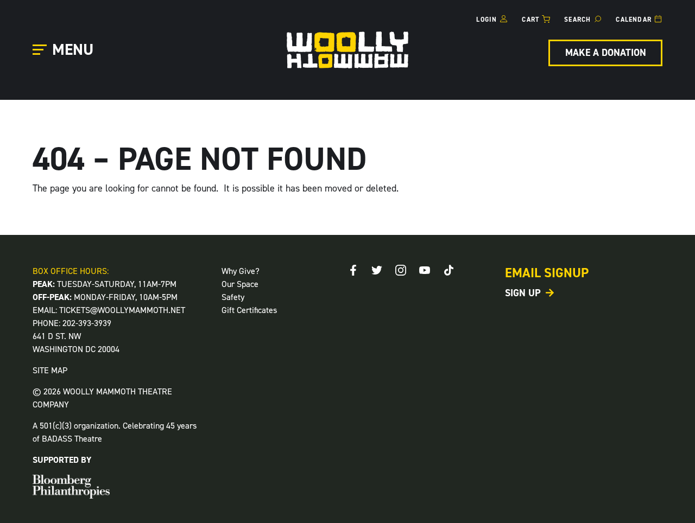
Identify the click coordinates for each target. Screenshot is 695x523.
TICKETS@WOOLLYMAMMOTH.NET (122, 310)
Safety (233, 297)
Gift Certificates (249, 310)
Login (486, 19)
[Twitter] (376, 270)
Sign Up (523, 293)
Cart (530, 19)
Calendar (634, 19)
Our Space (240, 284)
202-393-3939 (86, 323)
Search (577, 19)
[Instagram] (400, 270)
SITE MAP (50, 370)
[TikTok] (448, 270)
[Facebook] (353, 270)
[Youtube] (424, 270)
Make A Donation (605, 52)
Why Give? (241, 271)
